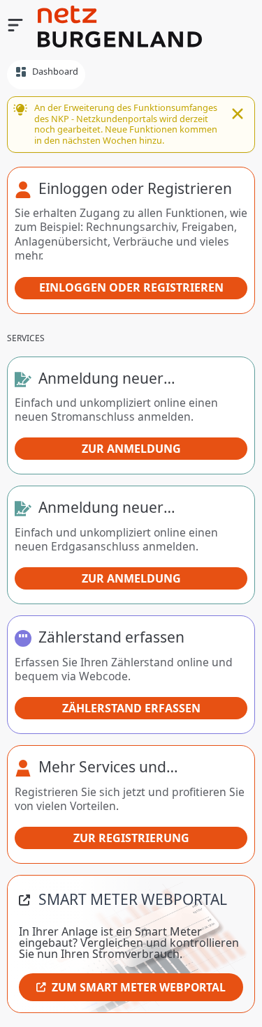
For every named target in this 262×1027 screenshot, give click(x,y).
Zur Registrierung (131, 838)
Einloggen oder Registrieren (131, 287)
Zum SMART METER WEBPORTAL (139, 987)
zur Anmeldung (131, 448)
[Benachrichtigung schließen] (237, 115)
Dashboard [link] (55, 71)
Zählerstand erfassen (131, 708)
